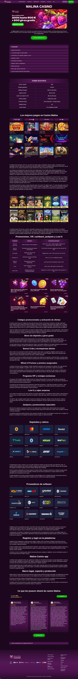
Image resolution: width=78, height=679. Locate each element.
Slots (61, 119)
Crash (45, 119)
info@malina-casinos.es (63, 670)
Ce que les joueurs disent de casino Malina (20, 71)
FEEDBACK (62, 596)
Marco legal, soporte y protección (18, 68)
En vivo (30, 119)
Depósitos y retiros (15, 58)
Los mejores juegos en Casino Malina (19, 52)
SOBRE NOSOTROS (15, 50)
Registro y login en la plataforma (18, 63)
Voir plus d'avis (39, 635)
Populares (16, 119)
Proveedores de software (16, 60)
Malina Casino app (15, 66)
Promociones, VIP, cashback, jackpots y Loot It (21, 55)
